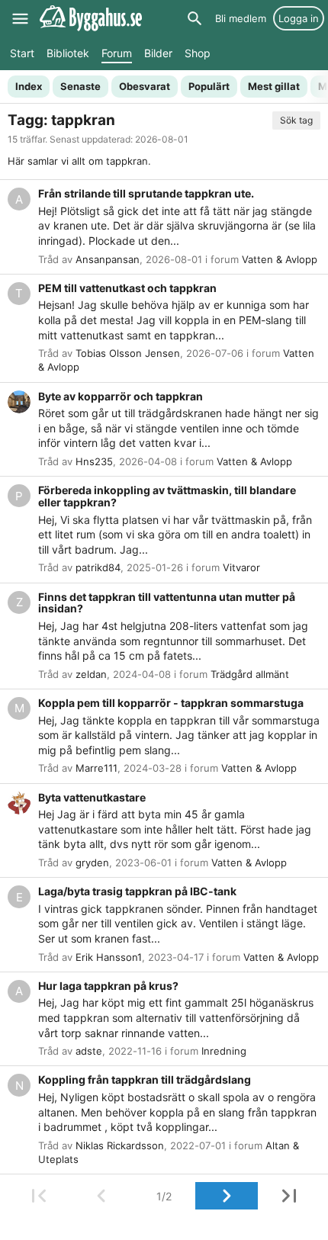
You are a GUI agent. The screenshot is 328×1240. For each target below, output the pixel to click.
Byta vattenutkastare (92, 797)
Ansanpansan (108, 259)
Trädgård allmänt (250, 674)
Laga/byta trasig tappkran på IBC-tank (137, 891)
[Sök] (194, 18)
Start (22, 53)
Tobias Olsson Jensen (128, 353)
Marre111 (96, 768)
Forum (116, 53)
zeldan (91, 674)
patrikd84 (98, 567)
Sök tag (296, 120)
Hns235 (94, 461)
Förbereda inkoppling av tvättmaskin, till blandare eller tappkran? (167, 496)
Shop (198, 53)
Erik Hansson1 (109, 957)
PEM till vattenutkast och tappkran (127, 287)
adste (89, 1051)
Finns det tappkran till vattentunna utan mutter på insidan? (166, 602)
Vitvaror (241, 567)
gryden (92, 862)
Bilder (158, 53)
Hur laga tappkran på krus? (108, 985)
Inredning (223, 1051)
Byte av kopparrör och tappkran (120, 396)
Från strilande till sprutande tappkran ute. (146, 193)
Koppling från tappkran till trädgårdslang (144, 1079)
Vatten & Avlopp (279, 259)
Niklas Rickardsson (120, 1145)
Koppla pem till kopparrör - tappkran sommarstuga (171, 702)
